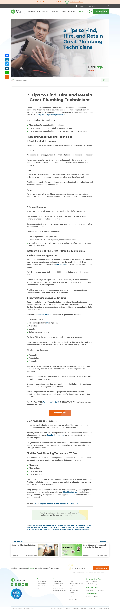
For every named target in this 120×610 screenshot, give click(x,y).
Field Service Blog (73, 590)
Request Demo (100, 568)
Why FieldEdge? (33, 11)
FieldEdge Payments (42, 583)
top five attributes (45, 315)
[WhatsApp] (7, 73)
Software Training (73, 599)
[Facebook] (7, 56)
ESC (38, 588)
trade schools (60, 265)
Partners (71, 592)
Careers (96, 596)
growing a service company (57, 527)
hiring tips (38, 529)
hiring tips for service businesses (54, 529)
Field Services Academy (75, 585)
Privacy (75, 608)
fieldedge (44, 527)
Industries (55, 11)
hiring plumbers (78, 527)
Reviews (71, 597)
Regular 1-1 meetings (55, 435)
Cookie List (92, 608)
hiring (70, 527)
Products (45, 11)
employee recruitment (84, 525)
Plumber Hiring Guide (51, 402)
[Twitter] (7, 64)
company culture (36, 525)
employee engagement (68, 525)
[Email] (7, 69)
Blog (105, 80)
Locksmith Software (58, 588)
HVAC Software (57, 581)
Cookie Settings (104, 608)
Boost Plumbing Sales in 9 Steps (24, 545)
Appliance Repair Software (60, 590)
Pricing (64, 11)
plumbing (70, 529)
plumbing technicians (81, 529)
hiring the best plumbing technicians (51, 115)
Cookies (83, 608)
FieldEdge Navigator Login (76, 583)
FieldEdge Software (42, 581)
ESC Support (100, 590)
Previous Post (18, 541)
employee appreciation (51, 525)
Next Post (103, 541)
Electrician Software (58, 585)
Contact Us (88, 596)
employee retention (33, 527)
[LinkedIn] (7, 60)
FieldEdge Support (90, 590)
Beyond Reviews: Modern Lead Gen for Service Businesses (94, 546)
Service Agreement (57, 608)
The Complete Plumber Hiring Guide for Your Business (56, 504)
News (70, 588)
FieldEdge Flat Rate (42, 585)
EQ (47, 323)
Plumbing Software (70, 492)
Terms (68, 608)
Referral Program (73, 594)
